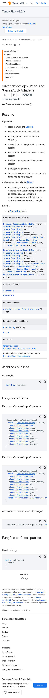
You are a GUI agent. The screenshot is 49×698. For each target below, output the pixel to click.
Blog (4, 623)
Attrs (29, 182)
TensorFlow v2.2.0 (13, 11)
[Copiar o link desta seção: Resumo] (17, 114)
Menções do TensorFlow (12, 669)
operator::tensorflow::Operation (21, 309)
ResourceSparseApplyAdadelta (18, 224)
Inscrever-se (42, 685)
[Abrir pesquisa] (31, 3)
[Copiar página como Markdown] (14, 95)
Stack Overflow (8, 661)
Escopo (29, 127)
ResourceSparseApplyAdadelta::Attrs (22, 274)
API (16, 39)
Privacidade (26, 679)
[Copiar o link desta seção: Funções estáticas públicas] (5, 542)
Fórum (5, 628)
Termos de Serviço (10, 679)
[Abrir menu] (4, 3)
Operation (15, 211)
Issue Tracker (8, 652)
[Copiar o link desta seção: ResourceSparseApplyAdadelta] (5, 410)
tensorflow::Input (13, 229)
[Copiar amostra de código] (44, 381)
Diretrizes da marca (10, 665)
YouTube (6, 640)
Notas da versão (9, 656)
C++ (40, 39)
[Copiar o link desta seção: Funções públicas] (31, 398)
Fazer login (41, 3)
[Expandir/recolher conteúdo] (18, 51)
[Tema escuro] (40, 381)
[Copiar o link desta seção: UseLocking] (20, 550)
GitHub (5, 632)
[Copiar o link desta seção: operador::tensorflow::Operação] (5, 515)
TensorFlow (6, 39)
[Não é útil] (19, 45)
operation (8, 290)
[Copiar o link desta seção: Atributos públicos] (33, 367)
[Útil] (15, 45)
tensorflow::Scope (13, 226)
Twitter (5, 636)
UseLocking (9, 327)
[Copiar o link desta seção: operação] (17, 375)
